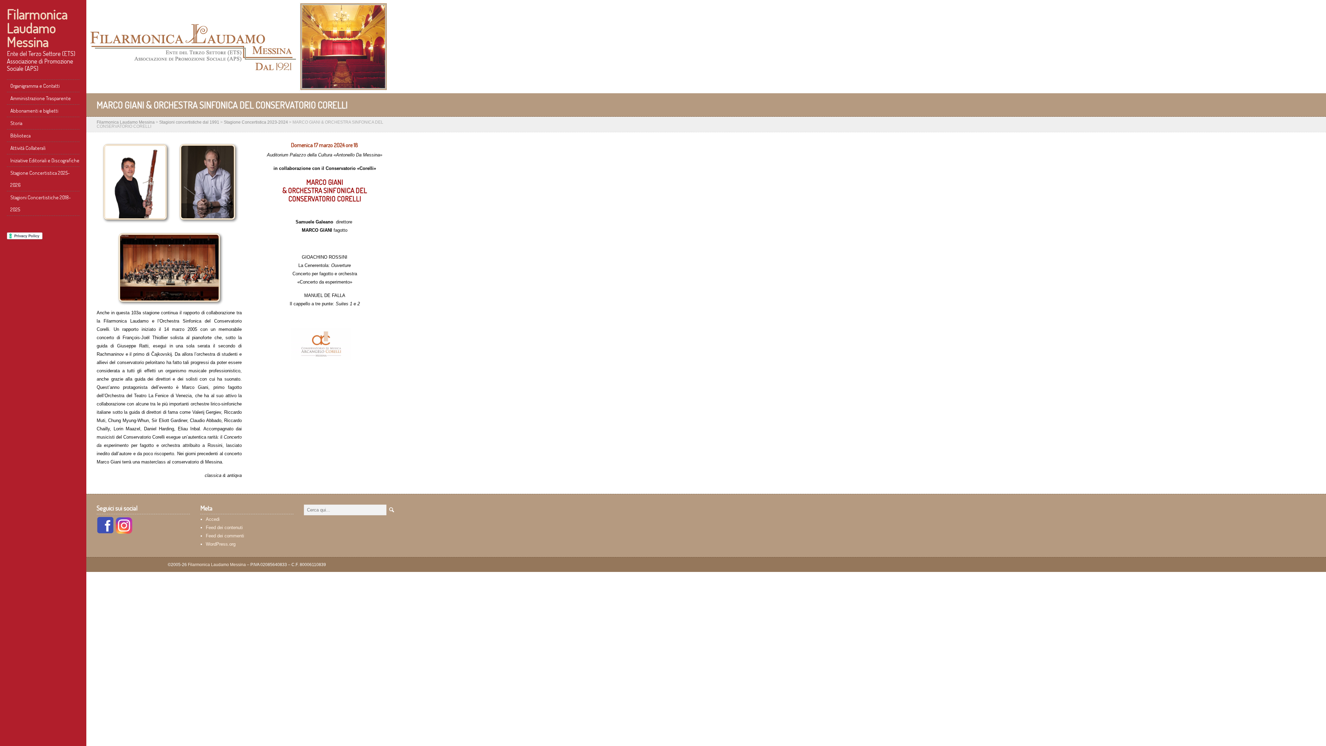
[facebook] (105, 532)
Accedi (213, 519)
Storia (16, 123)
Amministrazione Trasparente (40, 98)
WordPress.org (221, 544)
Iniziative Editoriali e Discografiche (44, 160)
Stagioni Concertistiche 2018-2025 (40, 203)
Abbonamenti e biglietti (34, 110)
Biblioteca (20, 135)
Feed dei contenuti (224, 527)
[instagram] (124, 532)
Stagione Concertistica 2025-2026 (40, 179)
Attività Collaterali (28, 148)
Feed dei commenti (225, 535)
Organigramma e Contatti (35, 86)
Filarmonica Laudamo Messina (37, 27)
